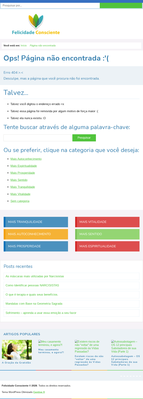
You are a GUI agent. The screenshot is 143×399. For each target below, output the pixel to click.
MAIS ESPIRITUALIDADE (97, 246)
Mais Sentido (18, 180)
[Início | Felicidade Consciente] (36, 33)
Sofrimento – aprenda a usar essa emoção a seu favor (41, 313)
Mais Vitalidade (20, 194)
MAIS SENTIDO (90, 234)
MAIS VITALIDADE (93, 222)
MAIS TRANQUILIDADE (24, 222)
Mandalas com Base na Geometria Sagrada (34, 303)
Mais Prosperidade (22, 173)
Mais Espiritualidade (23, 166)
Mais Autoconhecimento (26, 159)
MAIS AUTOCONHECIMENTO (29, 234)
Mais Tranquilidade (22, 187)
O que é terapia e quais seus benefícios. (32, 294)
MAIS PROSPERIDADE (24, 246)
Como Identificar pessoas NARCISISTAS (32, 285)
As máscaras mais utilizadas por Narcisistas (35, 276)
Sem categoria (19, 201)
